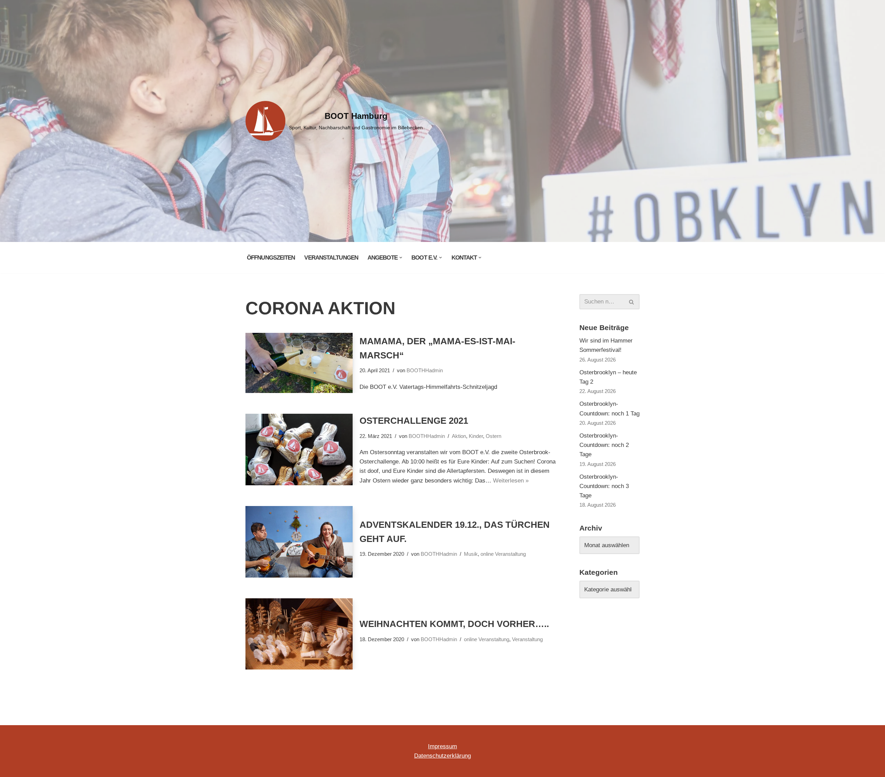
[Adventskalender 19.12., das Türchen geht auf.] (299, 542)
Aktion (459, 436)
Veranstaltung (527, 639)
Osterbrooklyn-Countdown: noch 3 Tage (604, 486)
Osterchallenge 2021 (414, 420)
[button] (400, 257)
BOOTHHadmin (425, 370)
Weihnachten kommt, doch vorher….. (454, 624)
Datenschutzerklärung (442, 755)
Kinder (476, 436)
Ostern (493, 436)
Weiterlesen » (511, 480)
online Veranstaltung (503, 554)
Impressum (442, 746)
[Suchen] (632, 301)
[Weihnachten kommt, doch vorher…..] (299, 634)
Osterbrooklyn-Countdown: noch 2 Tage (604, 445)
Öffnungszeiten (271, 257)
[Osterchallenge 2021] (299, 449)
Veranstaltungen (331, 257)
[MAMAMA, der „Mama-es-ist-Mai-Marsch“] (299, 363)
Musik (471, 554)
